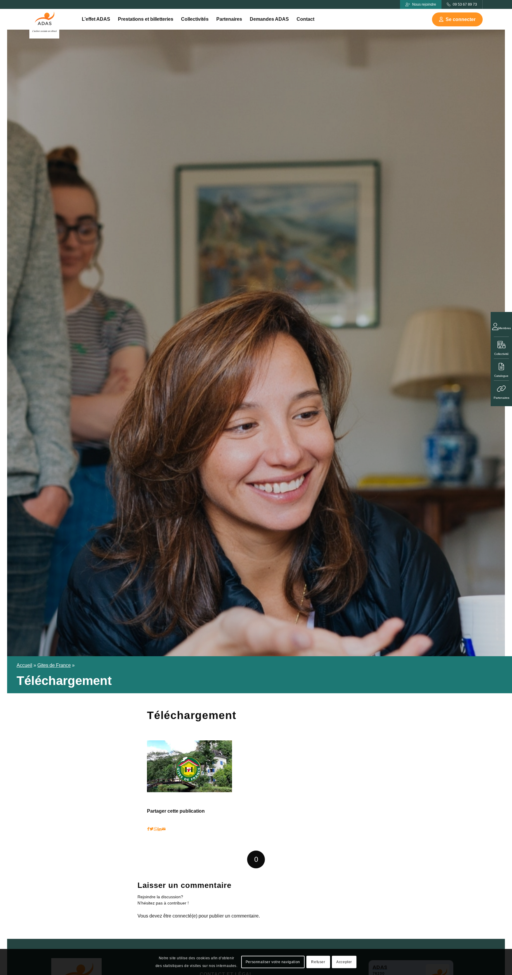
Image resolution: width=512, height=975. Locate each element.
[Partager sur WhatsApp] (155, 829)
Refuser (318, 962)
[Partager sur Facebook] (148, 829)
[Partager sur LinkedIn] (159, 829)
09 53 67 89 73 (465, 4)
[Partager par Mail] (164, 829)
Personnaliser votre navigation (273, 962)
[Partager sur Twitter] (151, 829)
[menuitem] (96, 19)
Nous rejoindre (424, 4)
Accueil (24, 665)
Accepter (344, 962)
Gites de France (54, 665)
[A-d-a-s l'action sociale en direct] (44, 24)
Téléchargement (191, 715)
